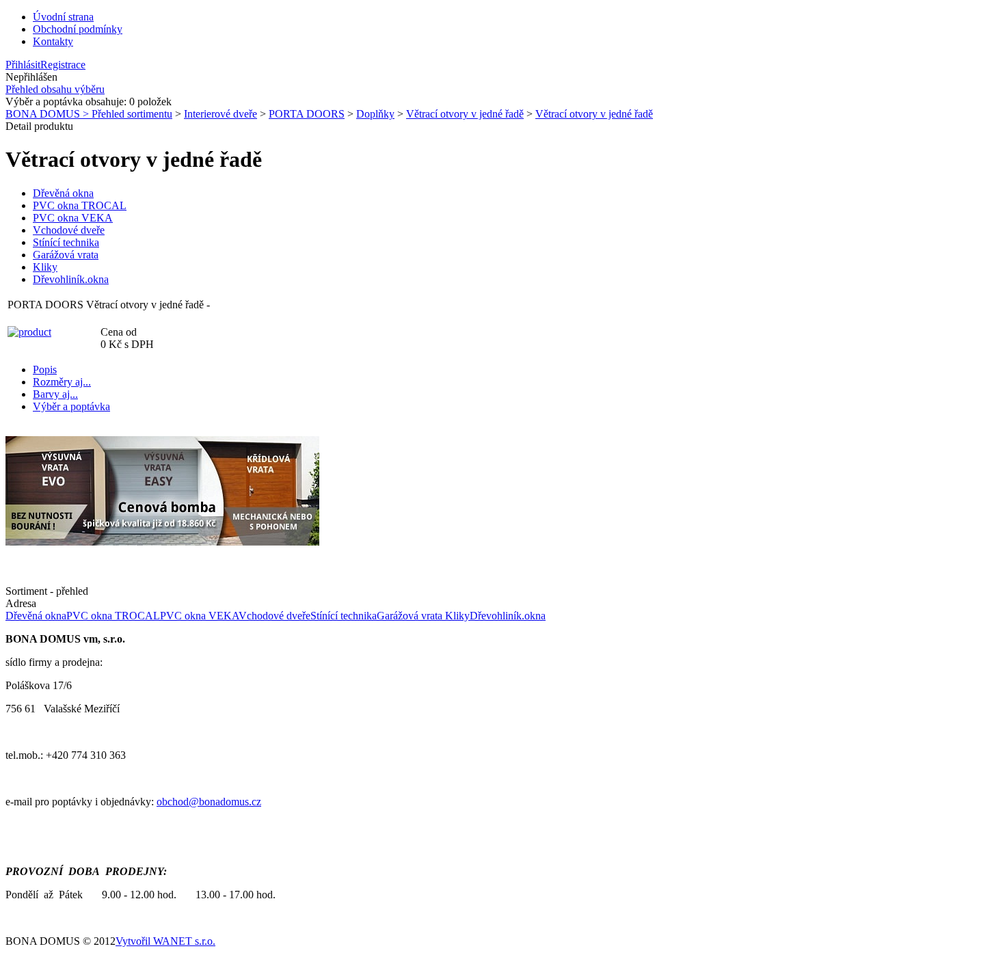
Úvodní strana (63, 17)
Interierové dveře (220, 114)
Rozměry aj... (62, 382)
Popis (45, 369)
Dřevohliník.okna (71, 279)
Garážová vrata (65, 254)
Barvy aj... (55, 394)
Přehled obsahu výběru (55, 89)
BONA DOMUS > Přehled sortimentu (88, 114)
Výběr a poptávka (71, 406)
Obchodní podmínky (77, 29)
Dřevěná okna (63, 193)
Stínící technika (66, 242)
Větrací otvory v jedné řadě (465, 114)
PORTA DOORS (307, 114)
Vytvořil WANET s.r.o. (165, 941)
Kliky (45, 267)
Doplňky (375, 114)
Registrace (62, 64)
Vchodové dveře (69, 230)
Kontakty (53, 41)
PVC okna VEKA (73, 218)
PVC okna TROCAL (79, 205)
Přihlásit (22, 64)
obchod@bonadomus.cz (209, 801)
